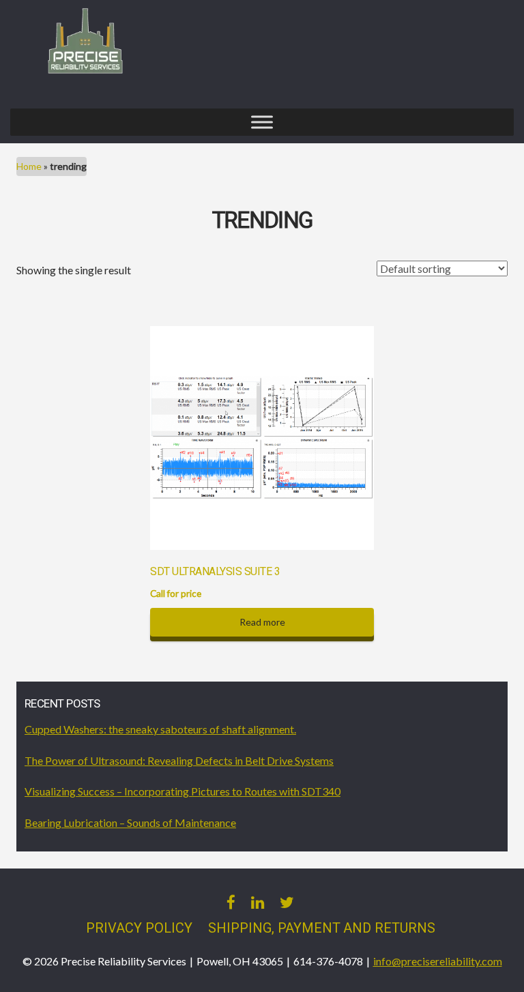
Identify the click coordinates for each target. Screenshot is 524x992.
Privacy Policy (139, 928)
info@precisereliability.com (437, 960)
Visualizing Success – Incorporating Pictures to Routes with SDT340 (182, 791)
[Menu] (262, 122)
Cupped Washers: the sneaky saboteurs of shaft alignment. (160, 729)
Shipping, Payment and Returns (321, 928)
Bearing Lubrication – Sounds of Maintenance (130, 822)
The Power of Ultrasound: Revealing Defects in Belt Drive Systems (179, 760)
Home (29, 166)
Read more (262, 622)
